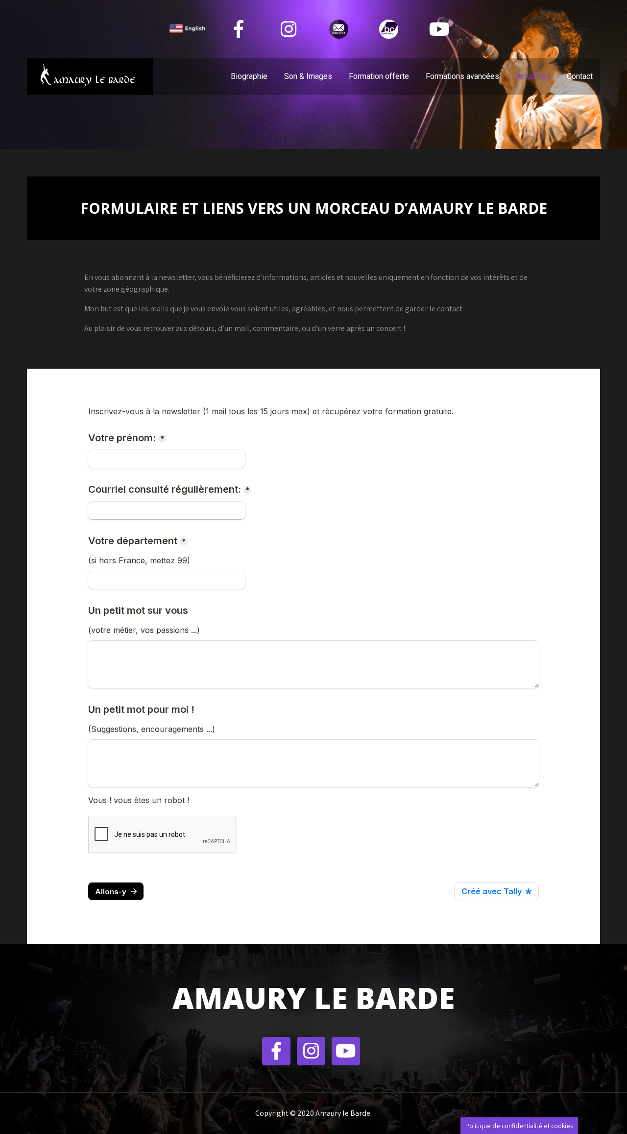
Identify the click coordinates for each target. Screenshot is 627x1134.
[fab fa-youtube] (438, 29)
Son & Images (308, 76)
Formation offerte (379, 76)
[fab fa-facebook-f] (238, 29)
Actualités (533, 76)
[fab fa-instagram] (288, 29)
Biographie (249, 76)
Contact (580, 76)
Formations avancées (462, 76)
